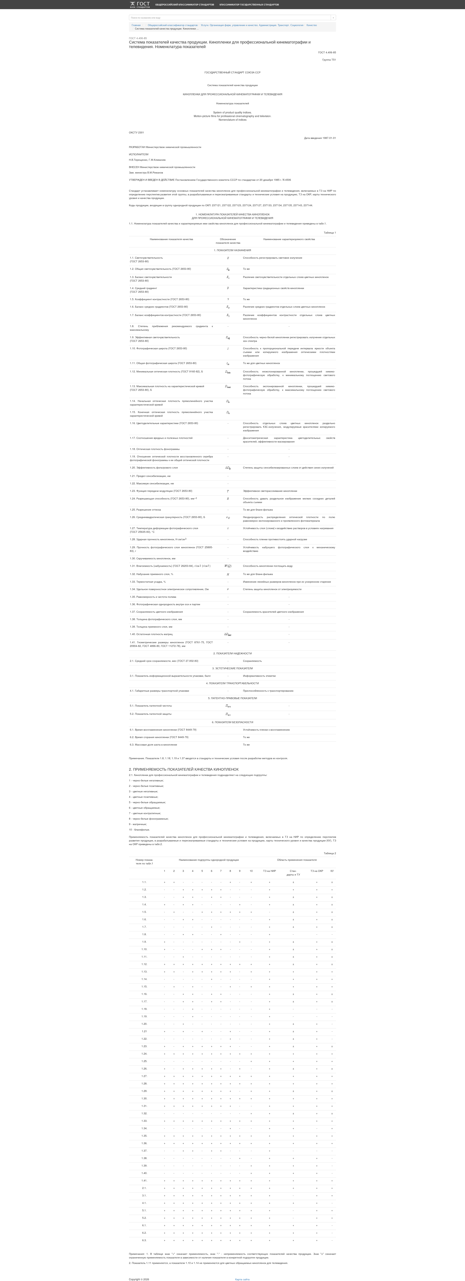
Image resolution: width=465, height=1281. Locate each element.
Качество (312, 25)
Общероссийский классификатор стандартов (184, 4)
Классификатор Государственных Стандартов (249, 4)
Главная (136, 25)
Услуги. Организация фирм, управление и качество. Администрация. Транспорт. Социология (252, 25)
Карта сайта (242, 1279)
